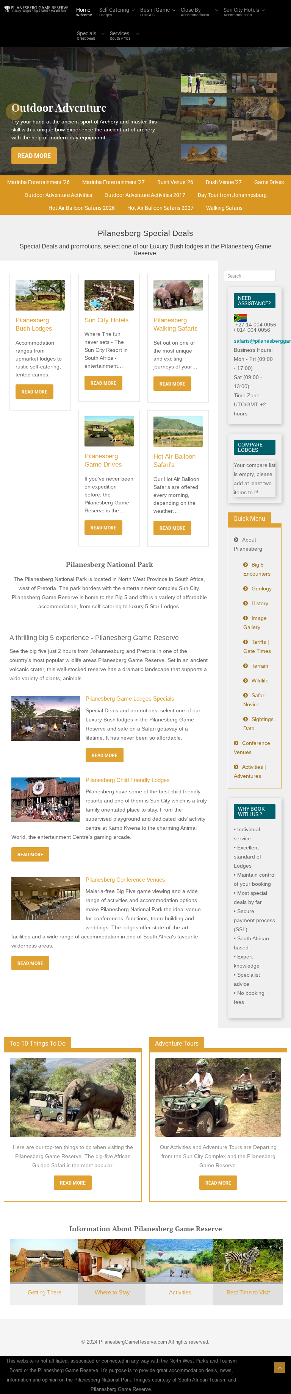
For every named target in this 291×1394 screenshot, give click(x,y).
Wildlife (260, 680)
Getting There (44, 1292)
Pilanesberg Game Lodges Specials (130, 699)
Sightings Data (258, 723)
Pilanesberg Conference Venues (125, 880)
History (260, 603)
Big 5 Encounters (257, 569)
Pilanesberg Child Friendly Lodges (128, 780)
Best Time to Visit (248, 1292)
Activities (180, 1292)
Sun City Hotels (106, 320)
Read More (73, 1183)
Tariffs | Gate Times (257, 646)
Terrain (260, 666)
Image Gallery (255, 622)
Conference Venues (252, 747)
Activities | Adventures (250, 771)
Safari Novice (254, 699)
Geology (262, 588)
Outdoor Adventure (58, 107)
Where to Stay (112, 1292)
